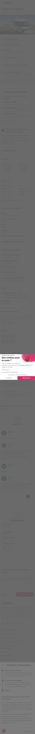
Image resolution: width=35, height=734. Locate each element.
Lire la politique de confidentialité (10, 372)
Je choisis (8, 378)
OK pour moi (26, 378)
